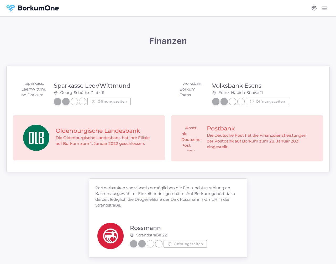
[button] (74, 101)
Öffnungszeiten (112, 101)
